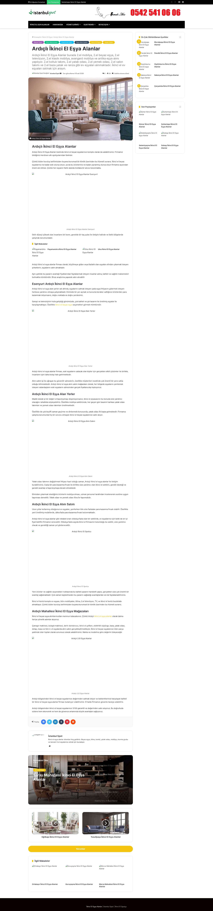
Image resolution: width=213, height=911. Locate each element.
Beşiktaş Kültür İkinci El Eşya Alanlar (58, 777)
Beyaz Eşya (103, 25)
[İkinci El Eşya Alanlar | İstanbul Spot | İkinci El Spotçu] (42, 12)
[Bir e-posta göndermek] (60, 73)
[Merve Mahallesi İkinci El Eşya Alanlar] (114, 873)
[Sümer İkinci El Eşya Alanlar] (149, 116)
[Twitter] (49, 721)
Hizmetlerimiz (72, 25)
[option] (80, 780)
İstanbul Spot (55, 73)
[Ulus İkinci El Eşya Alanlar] (89, 252)
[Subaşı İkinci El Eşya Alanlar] (171, 137)
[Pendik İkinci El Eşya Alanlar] (145, 56)
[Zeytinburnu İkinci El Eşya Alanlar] (145, 67)
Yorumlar (80, 849)
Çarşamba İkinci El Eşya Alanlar (167, 86)
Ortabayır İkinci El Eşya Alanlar (45, 884)
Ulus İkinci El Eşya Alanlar (109, 249)
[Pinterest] (67, 721)
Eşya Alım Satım (81, 42)
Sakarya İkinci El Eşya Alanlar (166, 75)
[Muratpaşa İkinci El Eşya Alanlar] (145, 45)
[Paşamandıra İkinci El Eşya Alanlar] (39, 252)
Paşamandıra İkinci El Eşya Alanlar (62, 249)
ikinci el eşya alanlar (103, 616)
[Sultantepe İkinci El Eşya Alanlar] (171, 116)
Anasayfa (37, 37)
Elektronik (89, 25)
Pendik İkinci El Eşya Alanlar (166, 53)
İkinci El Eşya (47, 37)
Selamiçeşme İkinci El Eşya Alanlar (75, 2)
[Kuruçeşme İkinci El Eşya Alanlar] (80, 873)
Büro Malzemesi (51, 42)
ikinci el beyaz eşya (63, 305)
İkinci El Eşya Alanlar (39, 25)
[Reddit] (73, 721)
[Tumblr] (61, 721)
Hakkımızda (58, 25)
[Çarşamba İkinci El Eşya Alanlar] (145, 89)
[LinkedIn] (55, 721)
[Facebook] (43, 721)
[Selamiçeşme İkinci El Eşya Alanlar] (149, 137)
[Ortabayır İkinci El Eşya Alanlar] (47, 873)
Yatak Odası (109, 42)
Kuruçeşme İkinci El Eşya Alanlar (79, 884)
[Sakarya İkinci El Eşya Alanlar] (145, 78)
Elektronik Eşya (67, 42)
